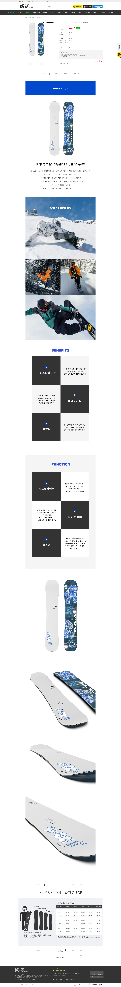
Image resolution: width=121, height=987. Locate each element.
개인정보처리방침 (27, 979)
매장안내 (55, 73)
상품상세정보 (39, 950)
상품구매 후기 (76, 73)
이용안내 (34, 979)
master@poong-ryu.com (31, 977)
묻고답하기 (93, 974)
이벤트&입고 (100, 974)
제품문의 (93, 971)
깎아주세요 (82, 950)
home (21, 17)
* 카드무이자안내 (64, 56)
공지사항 (100, 971)
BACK (99, 17)
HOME (16, 979)
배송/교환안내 (65, 73)
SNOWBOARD (26, 17)
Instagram (100, 976)
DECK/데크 (32, 17)
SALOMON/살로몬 (38, 17)
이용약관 (21, 979)
